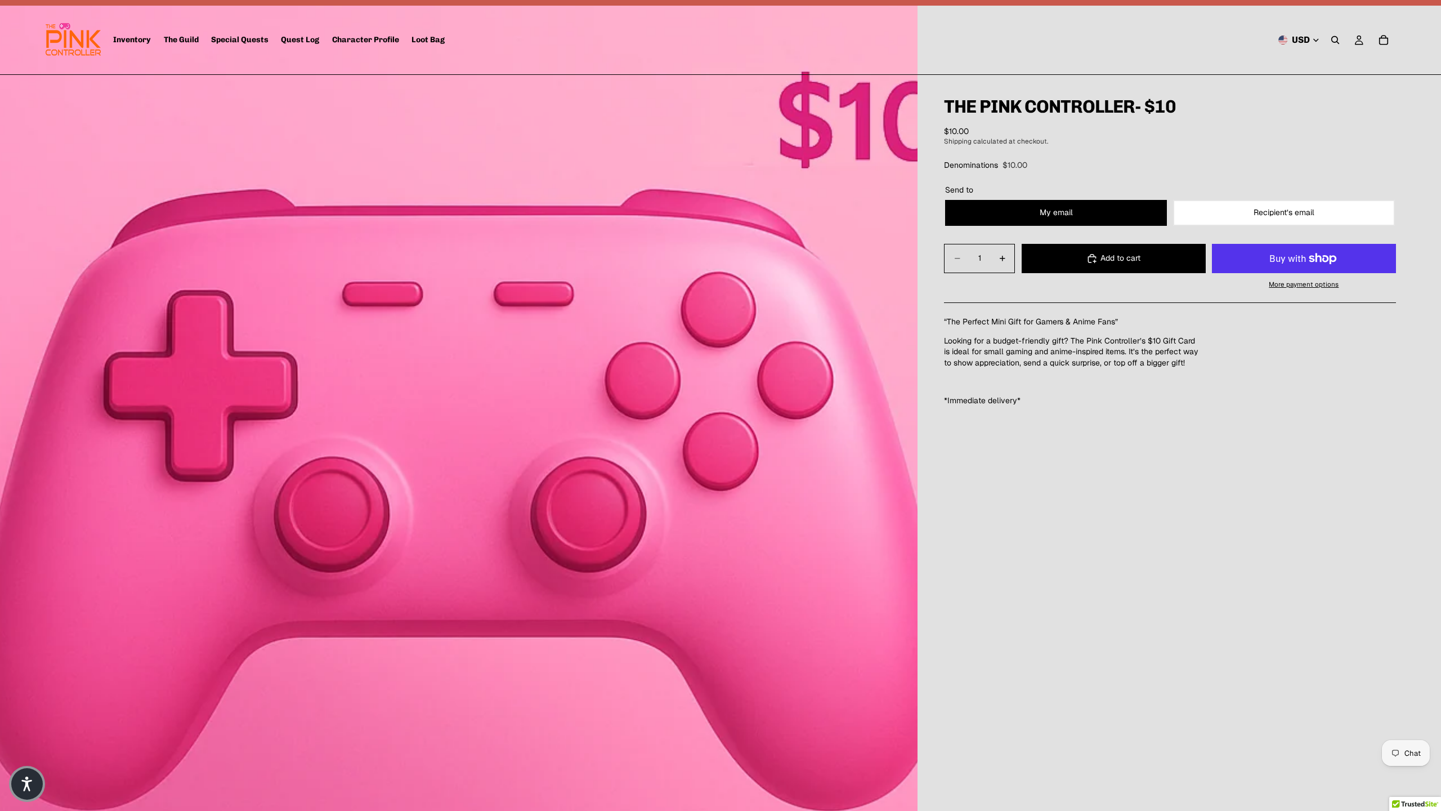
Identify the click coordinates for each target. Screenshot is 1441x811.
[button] (27, 784)
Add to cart (1120, 258)
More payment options (1304, 284)
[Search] (1335, 40)
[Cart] (1383, 40)
